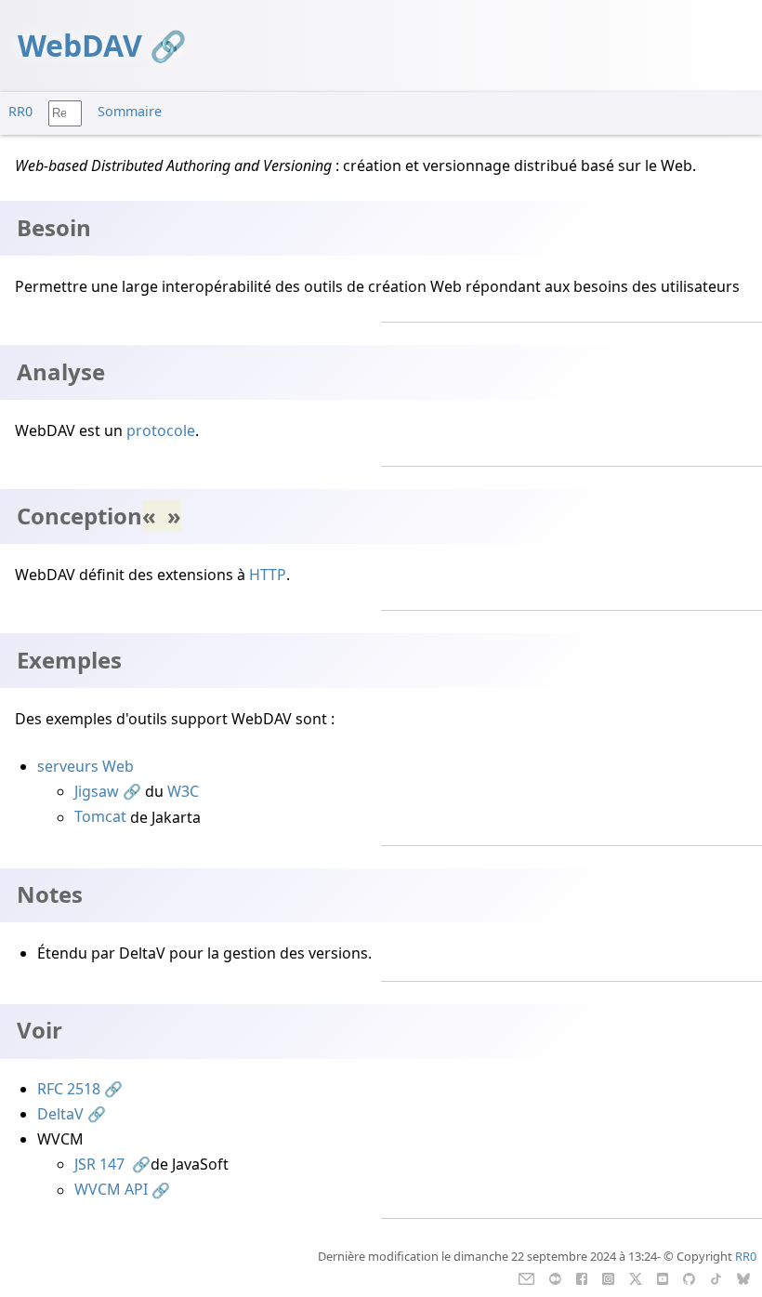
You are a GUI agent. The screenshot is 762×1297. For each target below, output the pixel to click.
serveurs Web (85, 766)
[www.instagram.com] (608, 1277)
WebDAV (80, 45)
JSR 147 (101, 1164)
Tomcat (100, 817)
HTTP (267, 574)
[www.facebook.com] (581, 1277)
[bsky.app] (744, 1277)
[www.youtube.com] (662, 1277)
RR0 (20, 111)
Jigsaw (96, 791)
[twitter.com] (636, 1277)
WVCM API (111, 1190)
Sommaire (130, 111)
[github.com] (689, 1277)
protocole (160, 430)
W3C (183, 791)
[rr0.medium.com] (555, 1277)
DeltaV (60, 1114)
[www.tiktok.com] (716, 1277)
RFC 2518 (68, 1089)
